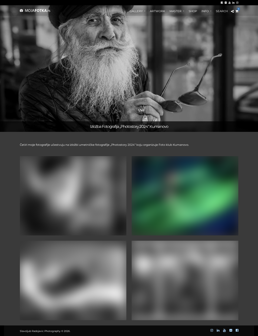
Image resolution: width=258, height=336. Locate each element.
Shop (193, 11)
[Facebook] (222, 2)
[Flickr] (226, 2)
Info (205, 11)
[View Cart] (236, 11)
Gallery (136, 11)
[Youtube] (230, 2)
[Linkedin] (233, 2)
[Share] (232, 11)
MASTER (175, 11)
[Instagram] (237, 2)
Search (222, 11)
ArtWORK (157, 11)
